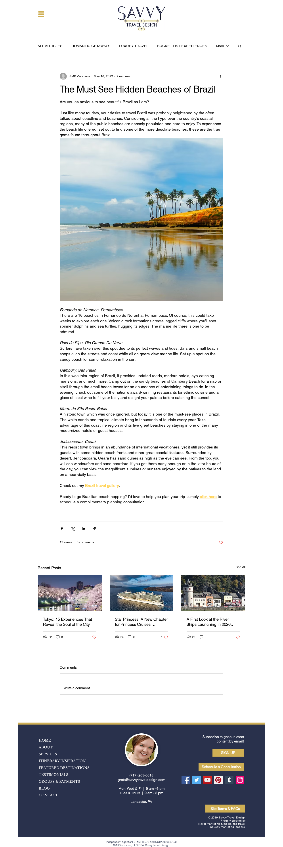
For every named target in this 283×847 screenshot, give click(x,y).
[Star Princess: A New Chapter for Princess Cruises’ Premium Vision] (142, 593)
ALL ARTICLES (50, 46)
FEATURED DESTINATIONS (64, 768)
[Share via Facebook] (62, 529)
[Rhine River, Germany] (213, 593)
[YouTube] (207, 780)
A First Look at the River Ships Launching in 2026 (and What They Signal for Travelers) (210, 622)
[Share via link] (94, 529)
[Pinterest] (218, 780)
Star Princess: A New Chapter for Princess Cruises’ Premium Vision (141, 622)
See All (240, 567)
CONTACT (48, 795)
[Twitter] (196, 780)
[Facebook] (186, 780)
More (220, 46)
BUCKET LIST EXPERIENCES (182, 46)
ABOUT (46, 747)
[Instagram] (240, 780)
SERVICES (48, 754)
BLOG (44, 788)
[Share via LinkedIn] (83, 529)
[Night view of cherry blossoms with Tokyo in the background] (70, 593)
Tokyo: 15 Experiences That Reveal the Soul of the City (67, 622)
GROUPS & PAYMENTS (59, 781)
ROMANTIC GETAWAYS (90, 46)
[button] (41, 14)
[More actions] (220, 76)
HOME (45, 740)
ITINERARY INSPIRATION (62, 761)
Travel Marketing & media (214, 823)
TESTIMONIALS (53, 775)
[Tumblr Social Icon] (229, 780)
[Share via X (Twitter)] (73, 529)
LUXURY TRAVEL (133, 46)
